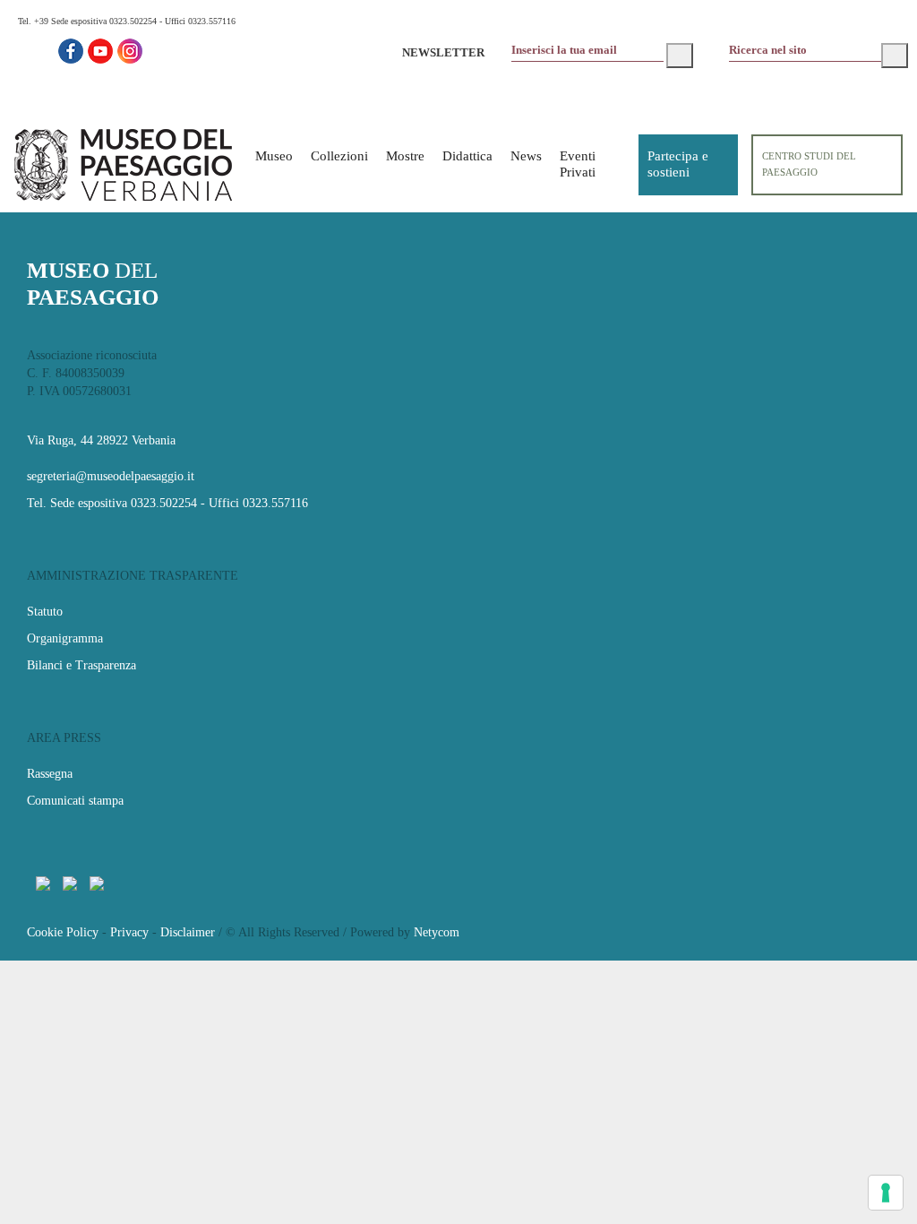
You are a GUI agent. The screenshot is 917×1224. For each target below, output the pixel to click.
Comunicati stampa (75, 800)
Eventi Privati (578, 164)
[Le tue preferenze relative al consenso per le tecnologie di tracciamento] (886, 1193)
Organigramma (65, 638)
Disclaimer (187, 932)
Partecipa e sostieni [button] (677, 164)
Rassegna (50, 773)
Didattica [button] (467, 156)
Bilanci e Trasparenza (81, 665)
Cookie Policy (63, 932)
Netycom (436, 932)
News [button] (526, 156)
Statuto (45, 611)
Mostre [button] (405, 156)
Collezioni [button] (339, 156)
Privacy (129, 932)
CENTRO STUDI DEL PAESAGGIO (809, 164)
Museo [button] (274, 156)
